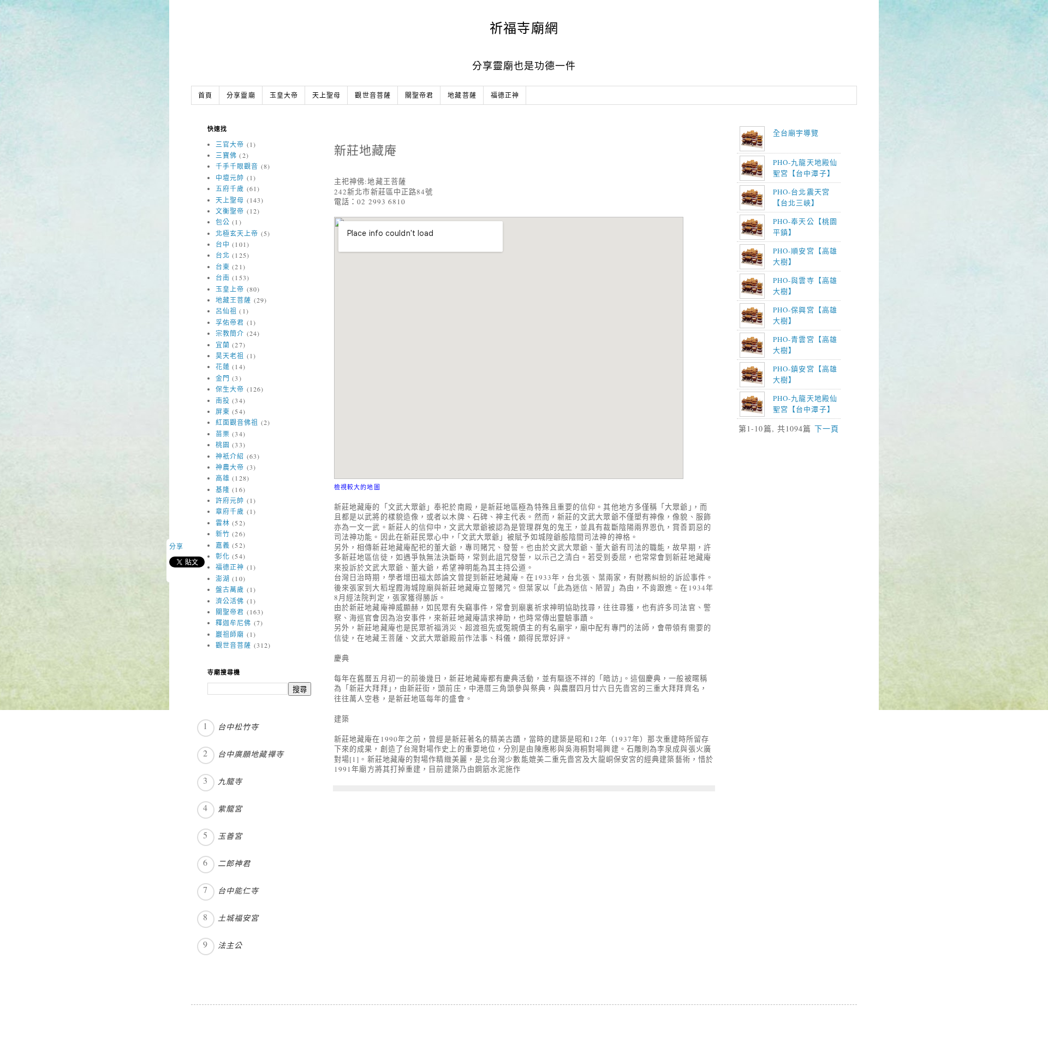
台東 (223, 266)
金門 (223, 378)
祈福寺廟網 (524, 28)
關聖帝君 (419, 95)
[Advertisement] (807, 520)
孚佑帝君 (230, 322)
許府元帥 (230, 500)
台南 (223, 277)
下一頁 (826, 428)
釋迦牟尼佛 (234, 622)
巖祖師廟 (230, 634)
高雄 (223, 478)
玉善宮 (230, 836)
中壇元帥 (230, 177)
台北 (223, 255)
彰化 (223, 556)
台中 (223, 244)
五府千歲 (230, 188)
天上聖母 (326, 95)
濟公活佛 (230, 600)
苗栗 (223, 433)
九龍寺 (230, 781)
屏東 (223, 411)
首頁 (205, 95)
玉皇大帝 (284, 95)
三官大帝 (230, 144)
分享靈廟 (241, 95)
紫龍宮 (230, 808)
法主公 (230, 945)
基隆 (223, 489)
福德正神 (505, 95)
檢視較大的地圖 (357, 487)
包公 (223, 221)
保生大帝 (230, 388)
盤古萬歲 (230, 589)
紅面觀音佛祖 (237, 422)
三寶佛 (226, 155)
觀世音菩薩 (373, 95)
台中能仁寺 (238, 890)
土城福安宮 (238, 918)
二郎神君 (234, 863)
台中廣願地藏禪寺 (251, 754)
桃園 (223, 444)
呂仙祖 (226, 310)
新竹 (223, 533)
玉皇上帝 (230, 289)
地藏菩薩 (462, 95)
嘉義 (223, 545)
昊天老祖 (230, 355)
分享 (176, 546)
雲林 (223, 522)
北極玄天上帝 (237, 233)
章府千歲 (230, 511)
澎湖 (223, 578)
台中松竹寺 (238, 726)
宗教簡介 (230, 333)
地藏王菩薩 (234, 299)
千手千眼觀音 (237, 166)
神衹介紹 (230, 456)
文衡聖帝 (230, 210)
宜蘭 (223, 344)
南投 (223, 400)
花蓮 (223, 366)
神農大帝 (230, 467)
